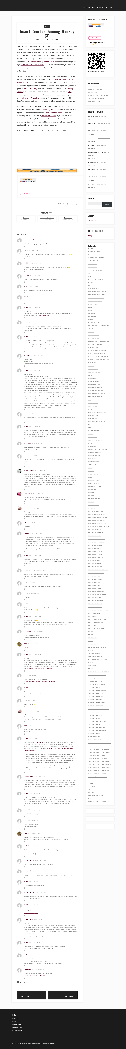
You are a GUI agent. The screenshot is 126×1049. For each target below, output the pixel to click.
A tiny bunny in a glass (31, 913)
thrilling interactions (52, 109)
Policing (91, 495)
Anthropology (93, 260)
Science (90, 641)
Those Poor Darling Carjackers (98, 749)
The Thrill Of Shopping (95, 715)
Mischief (91, 471)
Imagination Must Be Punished (98, 449)
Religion (91, 634)
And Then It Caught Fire (96, 257)
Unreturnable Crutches (96, 795)
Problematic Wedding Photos (98, 610)
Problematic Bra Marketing (97, 523)
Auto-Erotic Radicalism (96, 279)
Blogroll (91, 236)
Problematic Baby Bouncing (97, 517)
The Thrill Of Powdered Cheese (98, 709)
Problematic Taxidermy (95, 600)
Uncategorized (93, 792)
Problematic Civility (95, 529)
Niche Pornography (94, 480)
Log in (14, 1021)
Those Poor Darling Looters (97, 755)
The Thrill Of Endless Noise (97, 690)
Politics (91, 502)
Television (91, 668)
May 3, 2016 (38, 40)
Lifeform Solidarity (94, 101)
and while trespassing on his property (40, 668)
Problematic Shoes (94, 597)
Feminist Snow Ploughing (96, 393)
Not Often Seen (93, 483)
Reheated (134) (92, 92)
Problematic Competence (96, 539)
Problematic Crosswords (96, 542)
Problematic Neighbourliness (98, 570)
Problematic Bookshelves (96, 520)
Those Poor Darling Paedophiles (99, 761)
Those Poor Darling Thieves (97, 774)
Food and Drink (93, 403)
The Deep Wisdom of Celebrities (98, 672)
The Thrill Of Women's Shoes (97, 730)
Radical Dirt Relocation (96, 628)
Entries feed (16, 1024)
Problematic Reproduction (97, 594)
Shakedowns (92, 644)
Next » (25, 982)
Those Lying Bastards (95, 740)
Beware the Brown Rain (96, 298)
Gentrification (93, 415)
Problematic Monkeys (95, 563)
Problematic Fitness (95, 554)
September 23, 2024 (68, 219)
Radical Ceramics (93, 625)
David (26, 263)
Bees (89, 285)
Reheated (100, 7)
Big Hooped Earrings (95, 301)
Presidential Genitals (95, 511)
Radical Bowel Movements (97, 619)
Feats (90, 375)
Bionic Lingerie (93, 304)
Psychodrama (92, 616)
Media (90, 468)
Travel (90, 783)
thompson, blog (88, 7)
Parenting (91, 492)
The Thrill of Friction (95, 693)
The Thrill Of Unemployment (97, 721)
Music (90, 477)
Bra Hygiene (92, 316)
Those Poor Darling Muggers (97, 758)
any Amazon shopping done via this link (42, 62)
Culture (91, 332)
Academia (91, 248)
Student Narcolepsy (95, 656)
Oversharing (92, 489)
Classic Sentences (94, 322)
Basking (47, 27)
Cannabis (91, 319)
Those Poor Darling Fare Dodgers (99, 752)
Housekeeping (92, 437)
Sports (90, 650)
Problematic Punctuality (96, 588)
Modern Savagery (94, 474)
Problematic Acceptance (96, 514)
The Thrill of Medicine (95, 706)
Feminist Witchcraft (95, 396)
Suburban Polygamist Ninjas (97, 659)
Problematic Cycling (95, 545)
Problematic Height (94, 560)
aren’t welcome (44, 315)
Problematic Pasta (94, 582)
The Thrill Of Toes (94, 718)
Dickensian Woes (93, 347)
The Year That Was (94, 736)
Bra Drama (91, 313)
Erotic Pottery (93, 369)
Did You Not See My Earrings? (97, 350)
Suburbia (91, 662)
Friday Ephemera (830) (95, 89)
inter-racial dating (30, 89)
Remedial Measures (94, 86)
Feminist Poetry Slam (95, 387)
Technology (92, 665)
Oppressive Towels (94, 486)
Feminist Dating (93, 381)
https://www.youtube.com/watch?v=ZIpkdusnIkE (40, 681)
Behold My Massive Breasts (97, 291)
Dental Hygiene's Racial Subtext (99, 341)
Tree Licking (92, 786)
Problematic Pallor (94, 576)
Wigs (89, 798)
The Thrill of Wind (94, 724)
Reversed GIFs (92, 638)
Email (112, 7)
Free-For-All (92, 406)
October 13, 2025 (26, 219)
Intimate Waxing (93, 461)
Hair (89, 427)
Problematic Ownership (96, 573)
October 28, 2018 (47, 219)
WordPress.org (17, 1030)
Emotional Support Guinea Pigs (98, 356)
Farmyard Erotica (94, 372)
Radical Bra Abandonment (96, 622)
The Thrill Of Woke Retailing (97, 727)
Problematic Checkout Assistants (99, 526)
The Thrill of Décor (94, 687)
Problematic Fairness (95, 551)
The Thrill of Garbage (95, 696)
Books (90, 310)
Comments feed (17, 1027)
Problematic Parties (95, 579)
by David (46, 40)
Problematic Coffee (94, 536)
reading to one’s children (29, 98)
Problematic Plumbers (95, 585)
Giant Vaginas (92, 418)
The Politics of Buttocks (96, 684)
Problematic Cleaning (95, 532)
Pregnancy (91, 508)
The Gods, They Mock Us (96, 678)
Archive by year (94, 220)
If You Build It (92, 446)
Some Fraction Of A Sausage (97, 647)
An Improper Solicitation (47, 218)
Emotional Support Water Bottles (99, 359)
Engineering (92, 362)
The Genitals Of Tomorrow (97, 675)
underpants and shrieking (54, 113)
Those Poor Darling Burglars (98, 746)
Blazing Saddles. (68, 549)
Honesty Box (68, 218)
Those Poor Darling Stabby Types (99, 770)
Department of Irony (95, 344)
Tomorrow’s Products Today (97, 777)
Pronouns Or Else (94, 613)
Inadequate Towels (94, 452)
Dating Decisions (93, 338)
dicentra (27, 493)
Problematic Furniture (95, 557)
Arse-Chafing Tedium (95, 270)
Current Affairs (93, 335)
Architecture (92, 264)
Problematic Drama (94, 548)
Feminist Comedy (93, 378)
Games (90, 409)
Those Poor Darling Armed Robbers (99, 743)
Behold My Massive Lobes (96, 294)
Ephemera (91, 366)
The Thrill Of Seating (95, 712)
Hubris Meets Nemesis (95, 440)
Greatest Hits (92, 424)
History (90, 434)
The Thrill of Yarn (94, 733)
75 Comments (55, 40)
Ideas (90, 443)
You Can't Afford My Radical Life (98, 801)
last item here (40, 742)
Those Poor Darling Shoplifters (99, 767)
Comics (90, 328)
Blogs (90, 307)
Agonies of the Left (94, 251)
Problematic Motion (95, 566)
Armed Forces (92, 267)
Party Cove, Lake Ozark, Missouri (34, 976)
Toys (89, 780)
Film (89, 400)
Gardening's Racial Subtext (97, 412)
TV (89, 789)
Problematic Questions (96, 591)
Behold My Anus (93, 288)
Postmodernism (93, 505)
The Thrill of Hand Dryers (96, 702)
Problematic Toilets (95, 604)
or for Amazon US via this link (32, 65)
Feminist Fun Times (94, 384)
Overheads (26, 218)
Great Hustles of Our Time (97, 421)
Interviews (92, 458)
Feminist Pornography (95, 390)
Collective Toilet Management (98, 325)
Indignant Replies (94, 455)
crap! (28, 648)
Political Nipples (94, 498)
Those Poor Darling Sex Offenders (99, 764)
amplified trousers (48, 116)
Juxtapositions (93, 464)
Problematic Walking (95, 607)
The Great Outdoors (95, 681)
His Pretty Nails (93, 430)
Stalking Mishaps (94, 653)
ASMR (89, 276)
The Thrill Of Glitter (95, 699)
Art (89, 273)
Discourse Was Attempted (96, 353)
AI (88, 254)
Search (107, 204)
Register (15, 1018)
